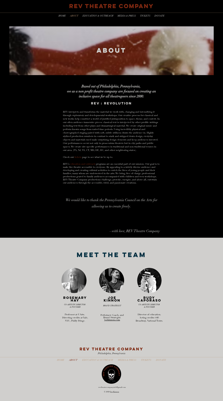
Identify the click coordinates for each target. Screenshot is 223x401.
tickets (78, 157)
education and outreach (82, 164)
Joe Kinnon (114, 392)
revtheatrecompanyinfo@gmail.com (112, 387)
